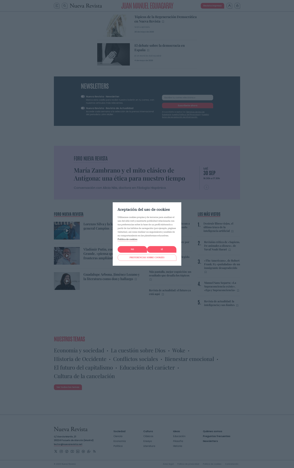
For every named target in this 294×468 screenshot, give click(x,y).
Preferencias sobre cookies (147, 257)
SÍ (162, 249)
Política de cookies (127, 239)
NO (132, 249)
